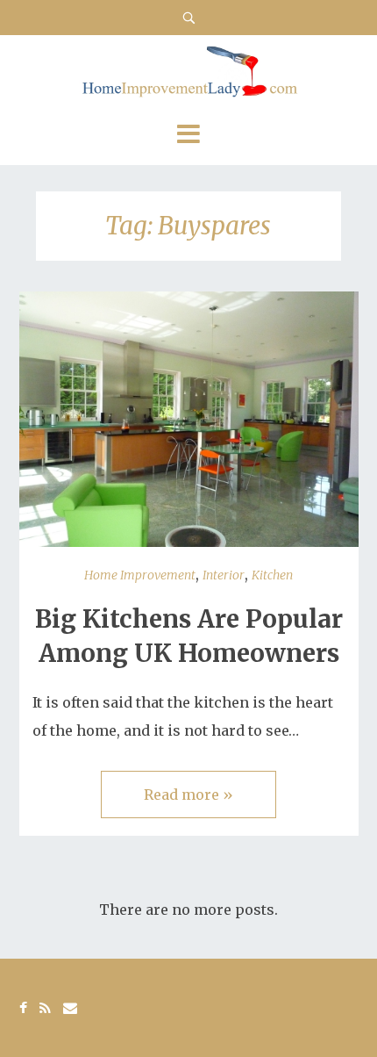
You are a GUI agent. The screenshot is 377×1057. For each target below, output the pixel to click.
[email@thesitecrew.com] (70, 1008)
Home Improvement (140, 575)
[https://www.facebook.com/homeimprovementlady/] (23, 1008)
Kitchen (272, 575)
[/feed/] (45, 1008)
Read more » (188, 794)
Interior (224, 575)
